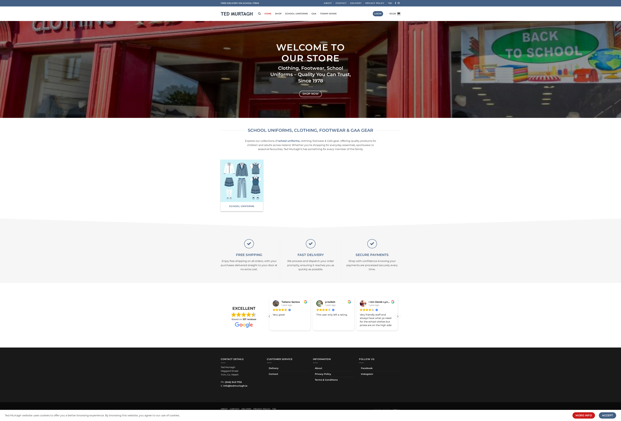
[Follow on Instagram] (399, 3)
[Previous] (16, 69)
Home (268, 13)
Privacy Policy (374, 3)
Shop (278, 13)
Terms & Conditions (326, 379)
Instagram (367, 374)
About (328, 3)
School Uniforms (296, 13)
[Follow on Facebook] (396, 3)
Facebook (367, 368)
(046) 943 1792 (233, 382)
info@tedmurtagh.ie (235, 385)
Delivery (356, 3)
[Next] (604, 69)
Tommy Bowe (328, 13)
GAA (313, 13)
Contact (341, 3)
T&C (390, 3)
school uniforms (289, 140)
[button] (259, 13)
